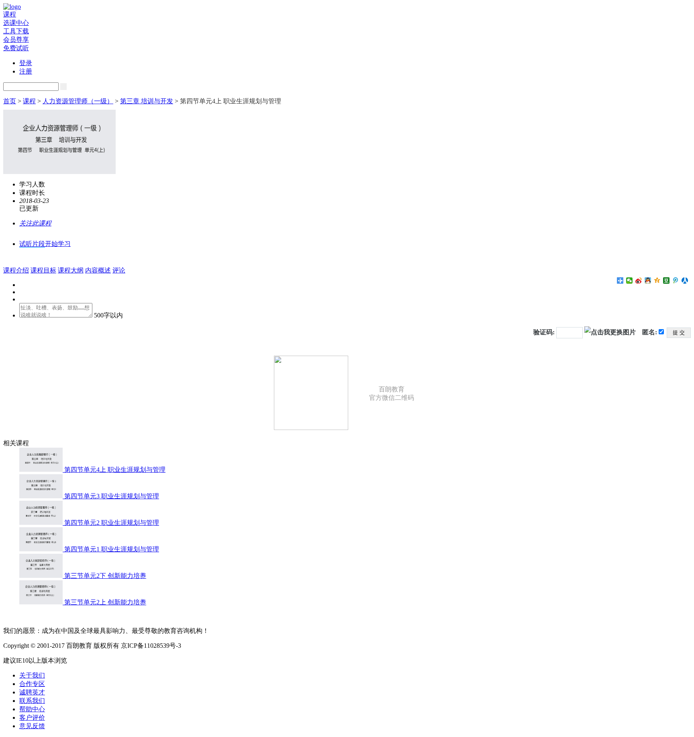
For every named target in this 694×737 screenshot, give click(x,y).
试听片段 (32, 243)
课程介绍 (16, 270)
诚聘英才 (32, 692)
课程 (9, 14)
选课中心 (16, 22)
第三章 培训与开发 (146, 101)
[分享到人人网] (685, 280)
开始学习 (58, 243)
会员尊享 (16, 39)
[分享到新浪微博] (638, 280)
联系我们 (32, 700)
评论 (118, 270)
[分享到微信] (629, 280)
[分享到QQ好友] (648, 280)
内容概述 (98, 270)
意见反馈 (32, 726)
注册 (25, 71)
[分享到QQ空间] (657, 280)
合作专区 (32, 683)
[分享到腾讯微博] (675, 280)
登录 (25, 62)
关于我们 (32, 675)
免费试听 (16, 48)
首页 (9, 101)
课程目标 (43, 270)
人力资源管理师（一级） (78, 101)
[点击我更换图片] (610, 332)
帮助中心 (32, 709)
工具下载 (16, 31)
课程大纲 (71, 270)
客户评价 (32, 717)
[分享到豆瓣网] (666, 280)
